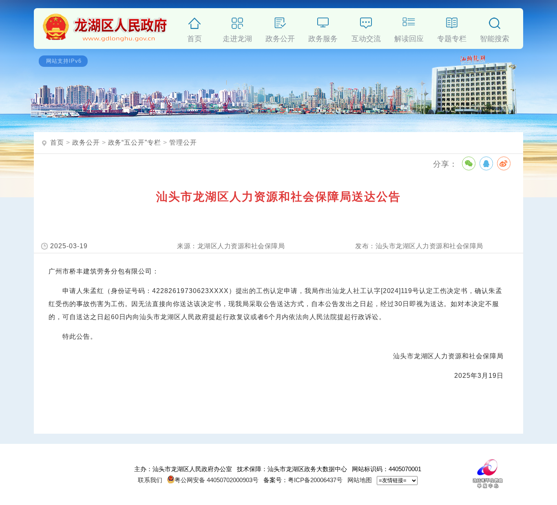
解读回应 (409, 37)
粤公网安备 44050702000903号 (217, 479)
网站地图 (359, 479)
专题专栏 (451, 37)
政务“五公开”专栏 (134, 142)
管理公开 (183, 142)
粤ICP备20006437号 (315, 479)
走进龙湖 (237, 37)
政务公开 (280, 37)
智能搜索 (494, 37)
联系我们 (150, 479)
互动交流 (366, 37)
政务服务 (323, 37)
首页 (194, 37)
